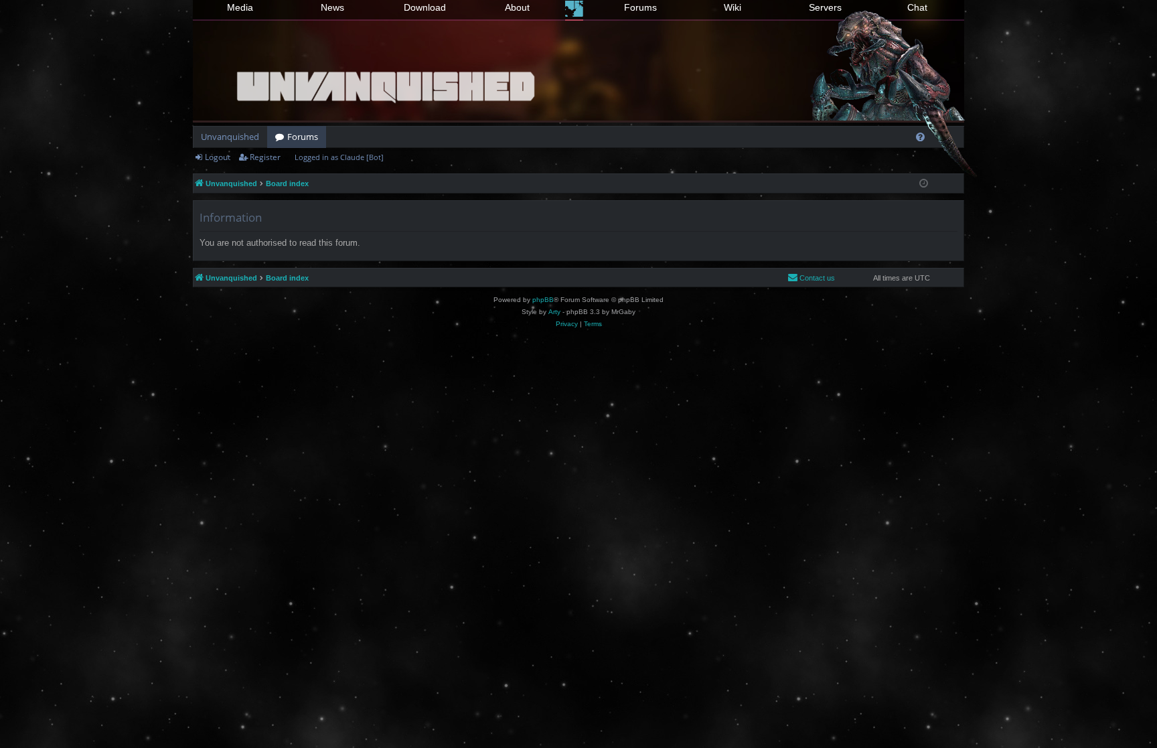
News (332, 7)
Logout (217, 157)
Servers (825, 7)
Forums (640, 7)
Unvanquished (230, 137)
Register (265, 157)
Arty (554, 311)
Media (240, 7)
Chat (917, 7)
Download (425, 7)
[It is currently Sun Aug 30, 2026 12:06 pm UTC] (923, 184)
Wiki (732, 7)
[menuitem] (920, 137)
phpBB (543, 299)
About (517, 7)
